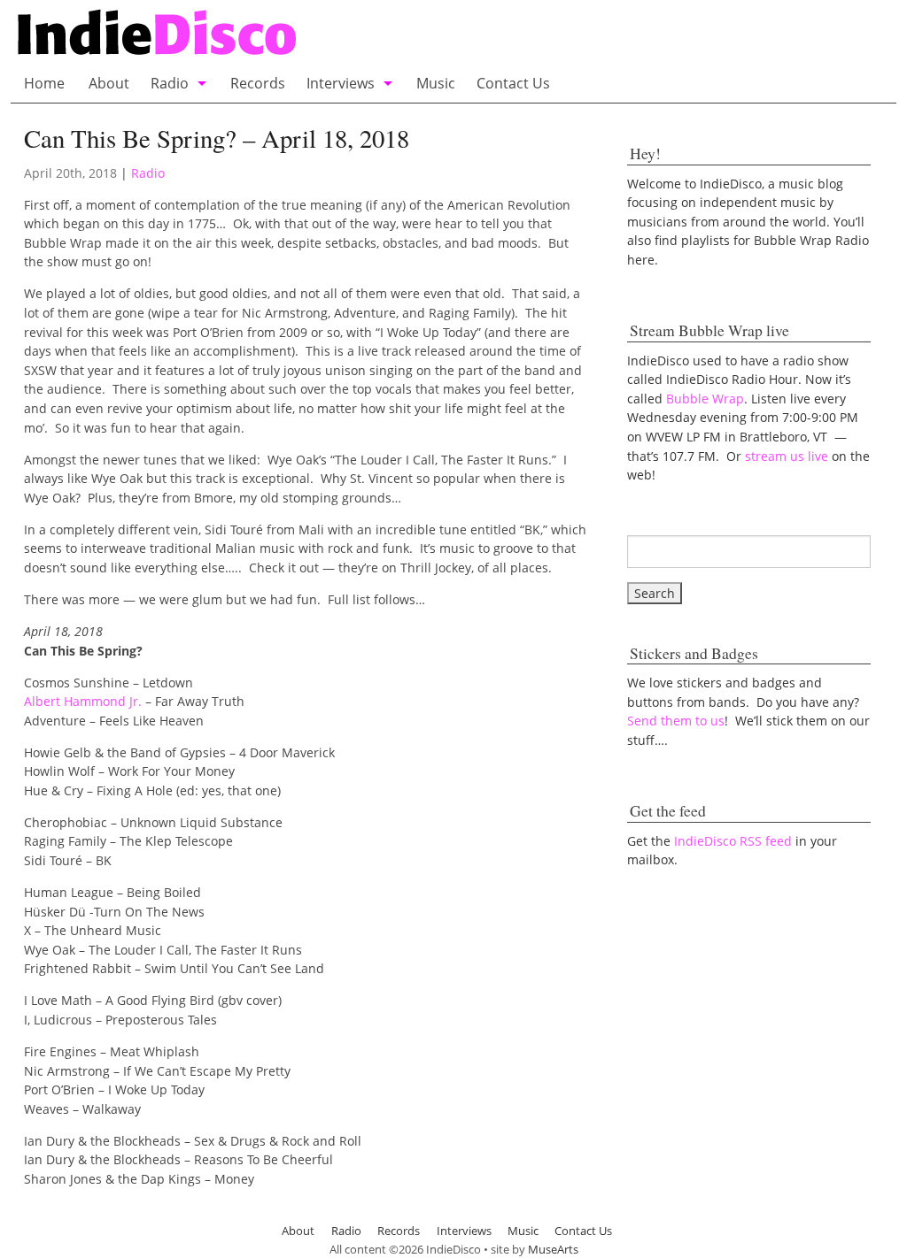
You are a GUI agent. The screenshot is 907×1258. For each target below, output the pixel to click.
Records (257, 83)
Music (435, 83)
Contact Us (513, 83)
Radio (170, 83)
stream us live (786, 456)
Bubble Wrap (705, 398)
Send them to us (676, 720)
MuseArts (553, 1249)
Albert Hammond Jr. (83, 701)
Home (44, 83)
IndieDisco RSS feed (733, 840)
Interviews (340, 83)
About (109, 83)
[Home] (332, 34)
